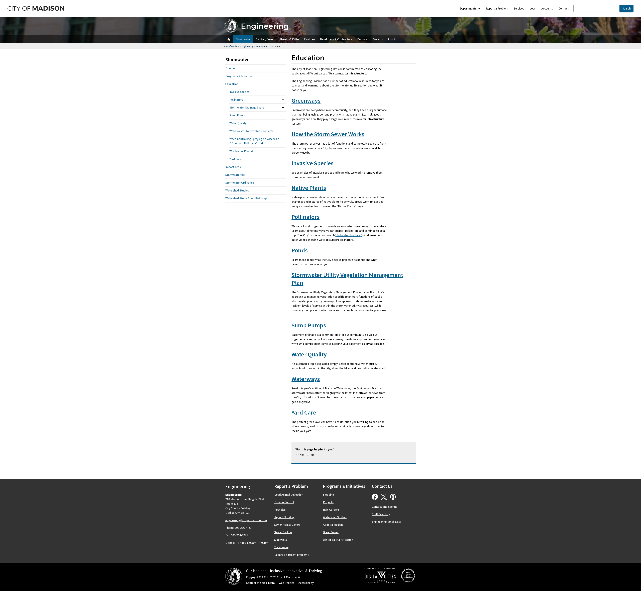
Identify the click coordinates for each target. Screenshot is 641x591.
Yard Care (303, 412)
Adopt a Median (333, 525)
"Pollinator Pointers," (348, 235)
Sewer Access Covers (287, 525)
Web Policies (286, 583)
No (312, 455)
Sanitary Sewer (265, 39)
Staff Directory (381, 514)
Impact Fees (233, 167)
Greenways (305, 100)
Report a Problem (497, 8)
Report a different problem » (291, 555)
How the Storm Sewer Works (327, 134)
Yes (302, 455)
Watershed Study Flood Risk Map (246, 198)
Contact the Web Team (260, 583)
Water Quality (309, 354)
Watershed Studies (237, 190)
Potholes (280, 510)
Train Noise (281, 547)
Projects (377, 39)
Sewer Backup (283, 532)
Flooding (230, 68)
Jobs (533, 8)
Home (228, 39)
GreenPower (331, 532)
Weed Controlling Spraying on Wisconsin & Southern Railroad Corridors (254, 141)
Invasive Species (312, 163)
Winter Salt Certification (338, 540)
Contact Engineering (384, 507)
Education (231, 84)
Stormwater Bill (235, 175)
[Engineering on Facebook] (375, 497)
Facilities (309, 39)
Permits (362, 39)
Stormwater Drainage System (247, 107)
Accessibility (306, 583)
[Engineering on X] (384, 497)
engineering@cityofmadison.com (246, 520)
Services (519, 8)
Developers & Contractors (336, 39)
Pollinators (305, 217)
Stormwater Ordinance (239, 182)
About (391, 39)
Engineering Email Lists (386, 522)
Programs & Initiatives (239, 76)
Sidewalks (280, 540)
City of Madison (232, 46)
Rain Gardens (331, 510)
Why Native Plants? (241, 151)
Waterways (305, 379)
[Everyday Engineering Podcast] (393, 497)
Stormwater (243, 39)
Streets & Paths (289, 39)
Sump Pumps (308, 325)
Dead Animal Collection (288, 495)
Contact (564, 8)
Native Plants (308, 187)
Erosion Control (284, 502)
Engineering (265, 26)
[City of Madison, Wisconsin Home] (233, 577)
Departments (468, 8)
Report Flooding (284, 517)
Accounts (547, 8)
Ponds (299, 250)
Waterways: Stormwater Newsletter (251, 131)
